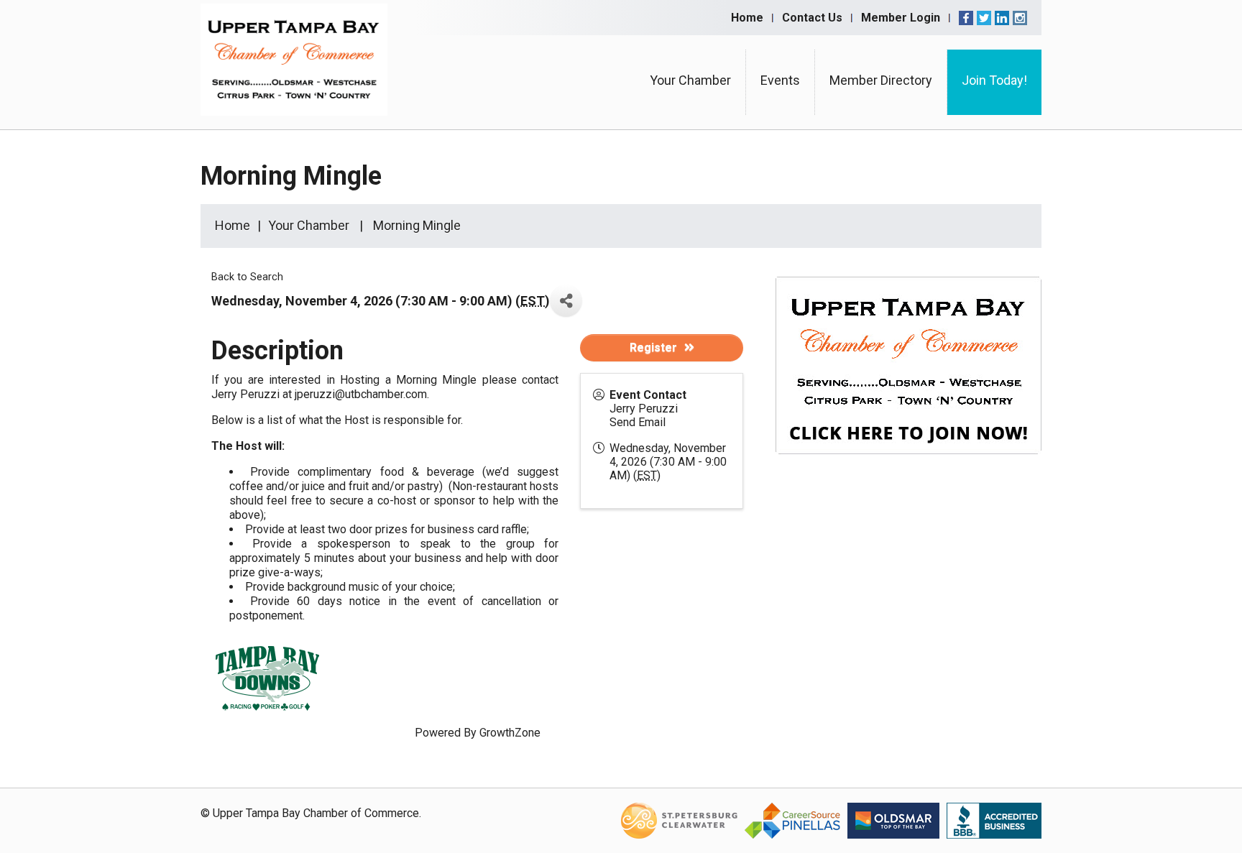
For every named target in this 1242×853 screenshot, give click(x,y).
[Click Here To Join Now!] (908, 379)
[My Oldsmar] (893, 819)
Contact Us (812, 17)
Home (747, 17)
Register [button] (653, 347)
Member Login (900, 17)
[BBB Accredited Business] (994, 819)
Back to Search (247, 277)
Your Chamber (690, 80)
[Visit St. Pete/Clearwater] (679, 819)
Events (780, 80)
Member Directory (880, 80)
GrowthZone (509, 732)
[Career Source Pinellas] (792, 819)
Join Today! (994, 80)
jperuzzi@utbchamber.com (361, 394)
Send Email (638, 422)
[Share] (566, 301)
